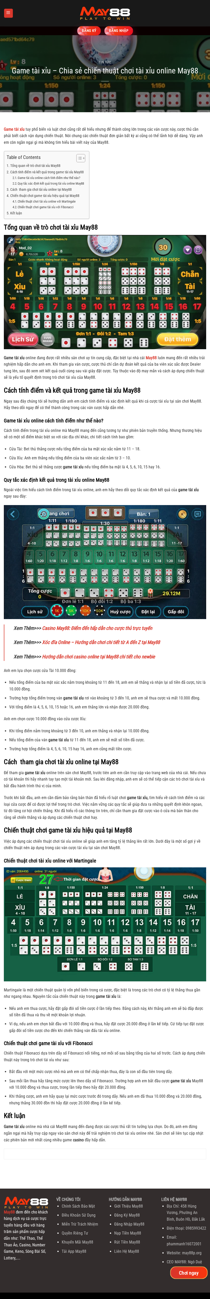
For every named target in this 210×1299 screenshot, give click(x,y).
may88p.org (192, 1252)
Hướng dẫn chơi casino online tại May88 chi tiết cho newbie (98, 657)
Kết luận (16, 213)
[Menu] (8, 13)
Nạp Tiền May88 (127, 1233)
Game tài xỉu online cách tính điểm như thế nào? (49, 178)
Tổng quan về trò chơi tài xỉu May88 (35, 166)
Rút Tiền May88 (127, 1242)
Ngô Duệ (195, 1261)
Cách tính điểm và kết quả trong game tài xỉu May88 (47, 172)
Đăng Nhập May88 (129, 1224)
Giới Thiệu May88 (128, 1206)
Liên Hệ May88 (126, 1251)
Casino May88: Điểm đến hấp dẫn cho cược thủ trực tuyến (97, 628)
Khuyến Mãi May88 (77, 1242)
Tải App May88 (74, 1251)
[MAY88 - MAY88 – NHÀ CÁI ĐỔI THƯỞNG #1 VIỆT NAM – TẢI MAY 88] (105, 13)
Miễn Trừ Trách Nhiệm (80, 1224)
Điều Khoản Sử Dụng (79, 1215)
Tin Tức (105, 62)
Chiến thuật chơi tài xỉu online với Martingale (47, 201)
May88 (9, 1212)
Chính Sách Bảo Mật (78, 1206)
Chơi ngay (189, 1273)
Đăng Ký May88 (127, 1215)
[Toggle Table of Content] (78, 158)
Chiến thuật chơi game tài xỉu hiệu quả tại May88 (44, 196)
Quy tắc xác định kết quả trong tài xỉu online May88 (51, 183)
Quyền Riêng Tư (75, 1233)
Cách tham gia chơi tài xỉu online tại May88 (41, 189)
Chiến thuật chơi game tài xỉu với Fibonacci (46, 207)
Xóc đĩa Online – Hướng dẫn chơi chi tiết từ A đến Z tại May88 (101, 642)
